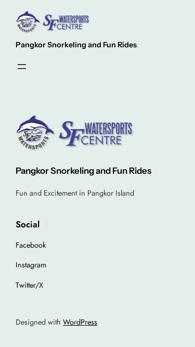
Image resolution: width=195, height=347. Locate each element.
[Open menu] (22, 66)
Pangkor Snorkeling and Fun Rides (76, 44)
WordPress (80, 322)
